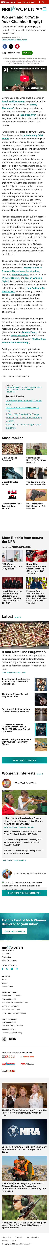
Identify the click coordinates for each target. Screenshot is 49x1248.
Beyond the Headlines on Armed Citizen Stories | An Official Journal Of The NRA (36, 569)
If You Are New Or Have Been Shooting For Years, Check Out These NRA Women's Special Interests (24, 1225)
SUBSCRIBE (14, 931)
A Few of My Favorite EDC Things (22, 414)
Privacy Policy (6, 1237)
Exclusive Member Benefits (12, 1025)
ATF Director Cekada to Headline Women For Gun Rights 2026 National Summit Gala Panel (16, 728)
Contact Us (6, 953)
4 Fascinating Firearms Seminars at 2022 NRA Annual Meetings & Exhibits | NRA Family (22, 832)
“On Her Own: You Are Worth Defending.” (24, 340)
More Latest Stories (30, 760)
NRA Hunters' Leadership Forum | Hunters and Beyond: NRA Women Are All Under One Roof (23, 821)
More (17, 617)
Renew (25, 2)
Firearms (22, 673)
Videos (4, 40)
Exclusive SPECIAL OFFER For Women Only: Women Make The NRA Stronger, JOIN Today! (24, 1149)
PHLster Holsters (11, 278)
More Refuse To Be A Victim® (13, 861)
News (4, 673)
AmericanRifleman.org (13, 101)
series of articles (19, 335)
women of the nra (26, 827)
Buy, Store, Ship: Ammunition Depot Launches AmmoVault (16, 710)
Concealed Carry (15, 40)
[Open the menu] (44, 9)
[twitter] (11, 45)
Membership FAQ (8, 1029)
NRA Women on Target (11, 1009)
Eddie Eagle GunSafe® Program (29, 873)
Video (24, 40)
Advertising (6, 957)
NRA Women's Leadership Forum (15, 1002)
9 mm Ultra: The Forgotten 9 (24, 651)
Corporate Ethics (33, 1237)
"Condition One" (28, 114)
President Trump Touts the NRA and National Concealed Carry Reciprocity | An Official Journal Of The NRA (36, 597)
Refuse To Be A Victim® (25, 783)
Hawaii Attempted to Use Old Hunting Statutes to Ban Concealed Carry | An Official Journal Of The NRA (12, 597)
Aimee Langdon (20, 274)
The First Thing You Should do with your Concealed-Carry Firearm (16, 742)
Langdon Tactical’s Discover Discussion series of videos (22, 269)
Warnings (5, 1240)
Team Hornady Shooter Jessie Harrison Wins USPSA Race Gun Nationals (16, 681)
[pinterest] (17, 45)
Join (19, 2)
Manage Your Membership (12, 1033)
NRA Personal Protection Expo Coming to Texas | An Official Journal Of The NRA (23, 852)
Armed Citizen (7, 986)
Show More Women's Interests (27, 893)
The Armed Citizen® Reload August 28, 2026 (15, 695)
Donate (32, 2)
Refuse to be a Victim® (10, 1006)
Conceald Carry (12, 387)
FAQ (14, 1240)
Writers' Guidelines (9, 960)
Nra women (13, 827)
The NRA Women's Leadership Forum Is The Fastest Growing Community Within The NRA (24, 1113)
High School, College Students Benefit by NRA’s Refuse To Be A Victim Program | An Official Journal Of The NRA (23, 842)
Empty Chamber (30, 387)
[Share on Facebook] (5, 45)
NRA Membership (9, 999)
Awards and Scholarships (11, 995)
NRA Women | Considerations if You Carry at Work (12, 566)
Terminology (12, 673)
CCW (21, 387)
